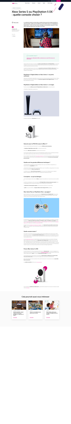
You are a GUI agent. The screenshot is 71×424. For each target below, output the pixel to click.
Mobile (44, 3)
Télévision (33, 3)
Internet (39, 3)
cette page (27, 287)
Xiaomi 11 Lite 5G (41, 221)
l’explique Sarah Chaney (29, 239)
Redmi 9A (28, 221)
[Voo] (15, 3)
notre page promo (39, 262)
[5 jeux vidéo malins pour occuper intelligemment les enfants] (52, 310)
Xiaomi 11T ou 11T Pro (48, 221)
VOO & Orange (50, 3)
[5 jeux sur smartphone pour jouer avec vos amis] (35, 310)
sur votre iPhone (38, 222)
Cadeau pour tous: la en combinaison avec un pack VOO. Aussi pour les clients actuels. (41, 58)
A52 (31, 222)
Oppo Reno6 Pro (35, 221)
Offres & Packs (27, 3)
